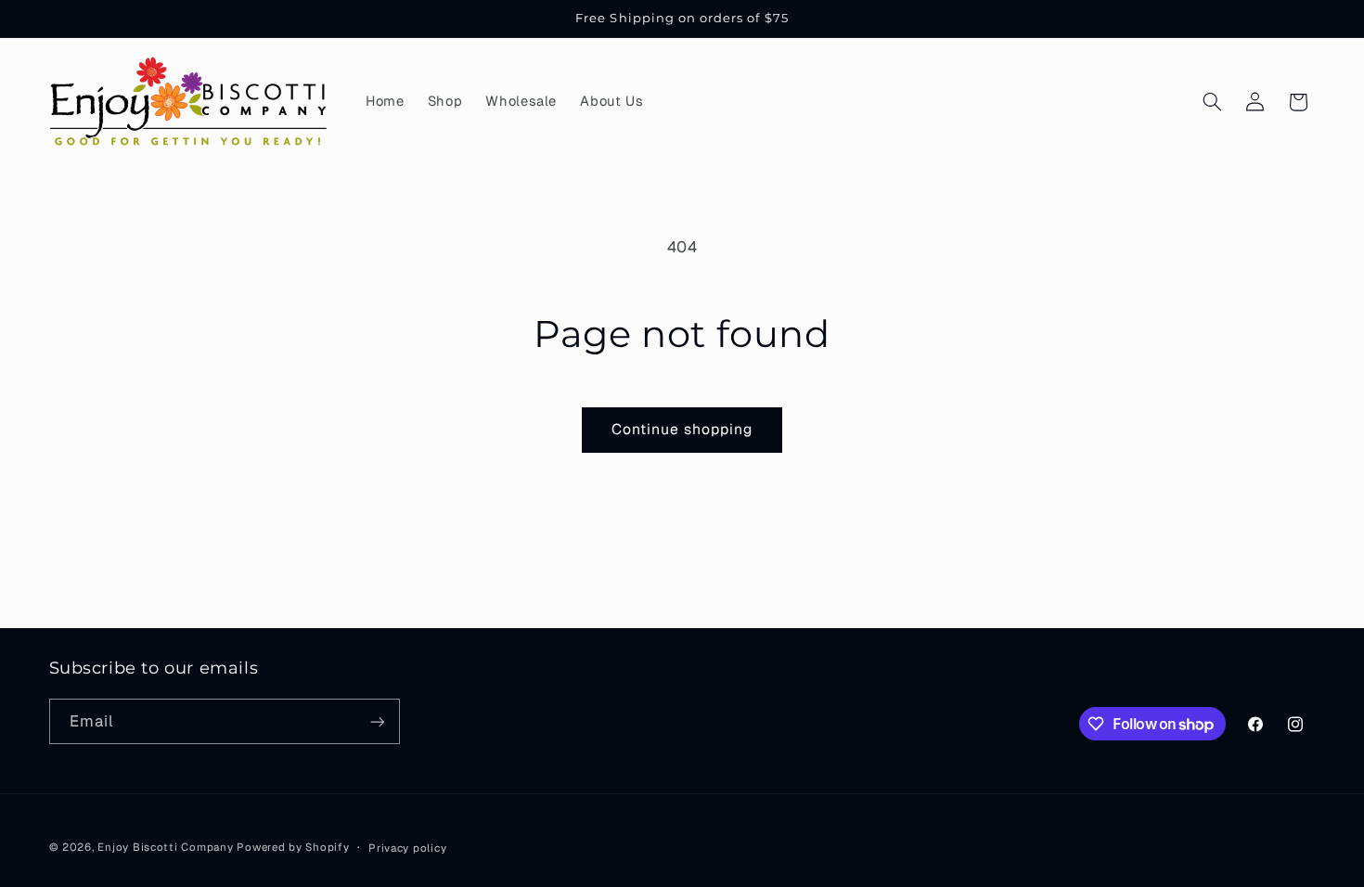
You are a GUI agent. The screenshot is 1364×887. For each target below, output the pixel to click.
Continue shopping (682, 429)
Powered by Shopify (293, 847)
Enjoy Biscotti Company (165, 847)
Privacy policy (407, 848)
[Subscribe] (376, 721)
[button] (1211, 102)
